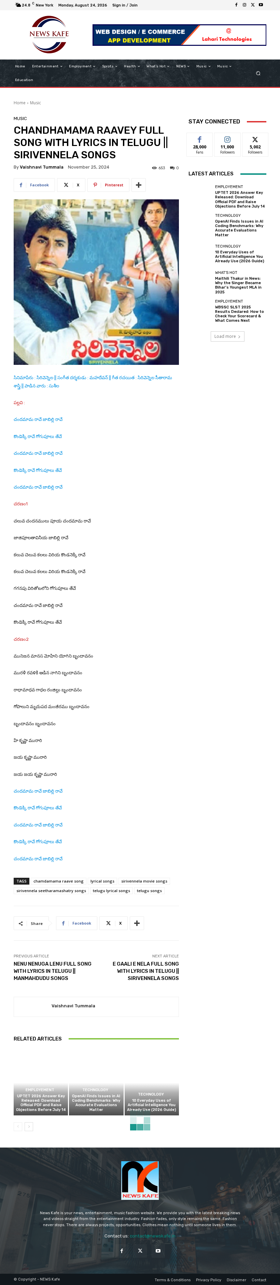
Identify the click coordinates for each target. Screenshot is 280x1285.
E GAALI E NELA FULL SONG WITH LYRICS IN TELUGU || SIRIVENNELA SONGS (146, 971)
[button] (258, 73)
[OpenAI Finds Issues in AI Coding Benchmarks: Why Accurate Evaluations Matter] (96, 1082)
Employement (40, 1090)
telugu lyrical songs (111, 890)
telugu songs (149, 890)
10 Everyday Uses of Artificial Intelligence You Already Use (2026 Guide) (151, 1105)
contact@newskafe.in (153, 1235)
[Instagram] (244, 5)
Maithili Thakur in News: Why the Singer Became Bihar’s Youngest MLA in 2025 (238, 285)
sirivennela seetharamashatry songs (51, 890)
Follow (228, 138)
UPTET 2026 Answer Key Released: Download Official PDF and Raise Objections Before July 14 (41, 1103)
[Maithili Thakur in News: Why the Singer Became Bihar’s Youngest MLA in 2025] (200, 282)
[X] (253, 5)
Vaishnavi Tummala (42, 167)
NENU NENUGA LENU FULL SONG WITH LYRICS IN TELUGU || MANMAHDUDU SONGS (53, 971)
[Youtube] (261, 5)
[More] (138, 185)
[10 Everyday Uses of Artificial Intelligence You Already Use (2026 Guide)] (152, 1082)
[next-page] (29, 1126)
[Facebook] (236, 5)
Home (20, 103)
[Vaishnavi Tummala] (32, 1006)
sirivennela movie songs (144, 881)
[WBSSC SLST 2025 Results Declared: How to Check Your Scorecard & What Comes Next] (200, 311)
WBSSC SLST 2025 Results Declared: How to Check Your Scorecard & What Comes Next (239, 314)
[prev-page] (18, 1126)
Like (200, 138)
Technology (95, 1090)
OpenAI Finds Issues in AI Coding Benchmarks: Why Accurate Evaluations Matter (96, 1103)
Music (35, 103)
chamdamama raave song (58, 881)
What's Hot (226, 273)
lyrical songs (102, 881)
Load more (225, 336)
